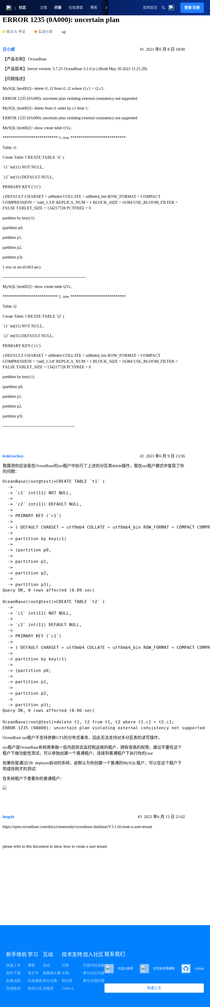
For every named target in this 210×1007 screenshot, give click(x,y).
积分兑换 (50, 981)
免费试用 (13, 981)
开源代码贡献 (93, 965)
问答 (57, 7)
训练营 (48, 988)
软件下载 (13, 973)
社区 (22, 7)
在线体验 (13, 988)
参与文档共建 (93, 981)
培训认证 (35, 988)
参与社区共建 (93, 973)
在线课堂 (76, 7)
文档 (43, 7)
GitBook (68, 988)
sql (64, 32)
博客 (31, 965)
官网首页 (150, 7)
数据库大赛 (52, 973)
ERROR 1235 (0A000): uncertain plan (61, 20)
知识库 (67, 981)
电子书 (33, 973)
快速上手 (13, 965)
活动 (46, 965)
